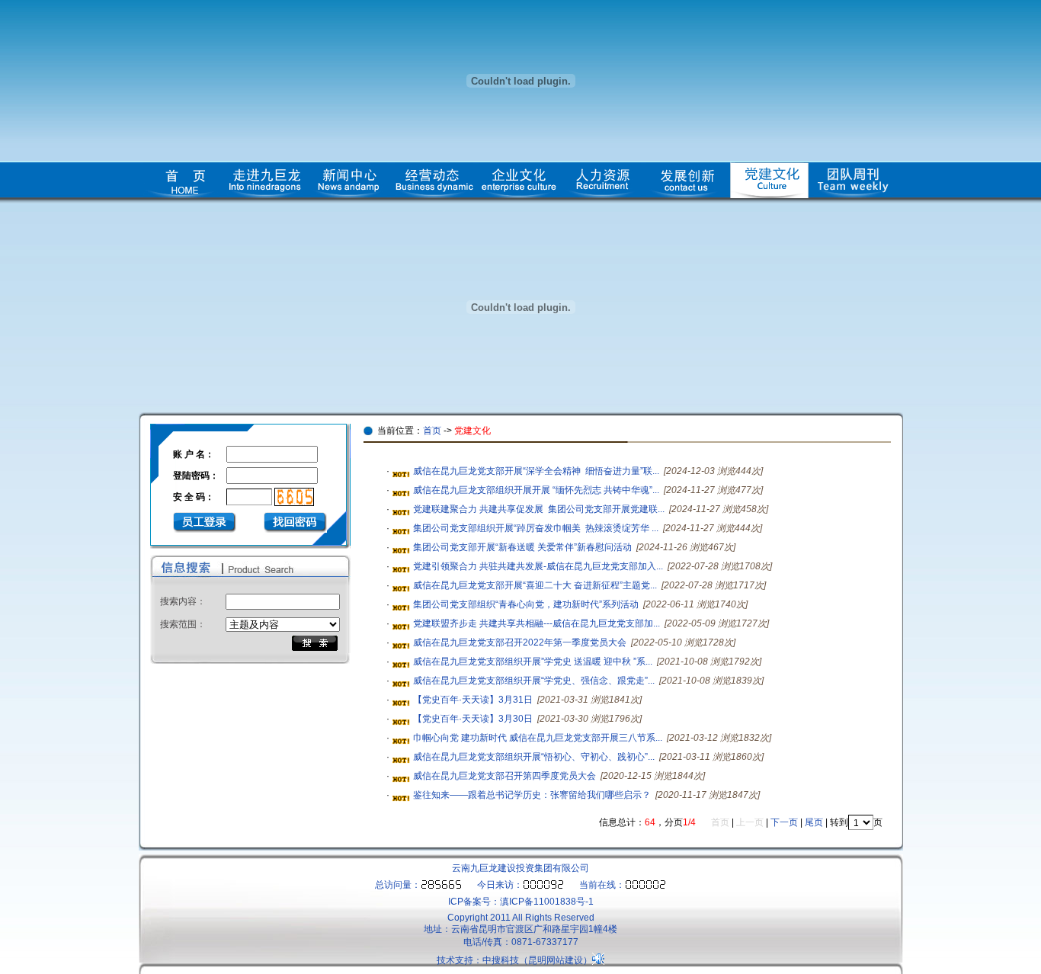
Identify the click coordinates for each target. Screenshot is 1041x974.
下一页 (784, 822)
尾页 (814, 822)
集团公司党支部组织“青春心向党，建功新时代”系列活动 (526, 604)
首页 (432, 430)
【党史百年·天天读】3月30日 (473, 718)
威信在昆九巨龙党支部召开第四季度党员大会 (504, 776)
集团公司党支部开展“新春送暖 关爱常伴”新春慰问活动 (522, 547)
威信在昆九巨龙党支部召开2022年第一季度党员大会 (519, 642)
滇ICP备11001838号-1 (547, 901)
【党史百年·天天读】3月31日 (473, 699)
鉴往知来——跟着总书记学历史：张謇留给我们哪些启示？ (532, 795)
